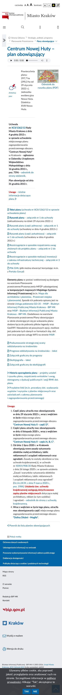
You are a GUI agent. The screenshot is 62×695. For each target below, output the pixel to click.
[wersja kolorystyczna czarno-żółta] (54, 5)
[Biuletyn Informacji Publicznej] (31, 611)
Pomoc (6, 588)
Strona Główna (18, 38)
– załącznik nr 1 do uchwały (31, 218)
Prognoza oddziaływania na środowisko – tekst (33, 351)
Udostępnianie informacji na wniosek (19, 548)
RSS (4, 576)
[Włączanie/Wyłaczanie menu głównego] (4, 28)
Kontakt (6, 601)
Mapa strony (8, 572)
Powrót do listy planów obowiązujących (29, 526)
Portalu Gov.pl (16, 271)
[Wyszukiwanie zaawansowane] (22, 27)
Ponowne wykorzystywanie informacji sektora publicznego (29, 553)
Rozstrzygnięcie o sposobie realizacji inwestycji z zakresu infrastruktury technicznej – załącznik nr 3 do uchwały (33, 260)
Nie (35, 691)
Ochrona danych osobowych (15, 542)
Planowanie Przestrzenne (22, 41)
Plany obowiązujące (45, 41)
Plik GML (14, 268)
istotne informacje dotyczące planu (19, 195)
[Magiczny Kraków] (31, 624)
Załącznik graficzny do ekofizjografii (27, 365)
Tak (26, 691)
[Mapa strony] (41, 28)
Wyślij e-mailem (14, 636)
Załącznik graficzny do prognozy (25, 355)
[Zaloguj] (58, 28)
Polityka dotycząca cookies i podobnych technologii (26, 564)
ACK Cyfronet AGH (17, 667)
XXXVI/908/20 (23, 466)
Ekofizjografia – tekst (20, 360)
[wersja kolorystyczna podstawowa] (45, 5)
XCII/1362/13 (19, 128)
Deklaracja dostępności (13, 558)
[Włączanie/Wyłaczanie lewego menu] (4, 40)
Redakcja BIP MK (10, 597)
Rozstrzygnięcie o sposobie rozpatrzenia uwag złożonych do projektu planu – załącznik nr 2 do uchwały (31, 248)
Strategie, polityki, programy (40, 38)
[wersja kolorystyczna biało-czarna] (49, 5)
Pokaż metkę (15, 537)
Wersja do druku (14, 649)
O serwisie (7, 584)
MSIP (51, 335)
